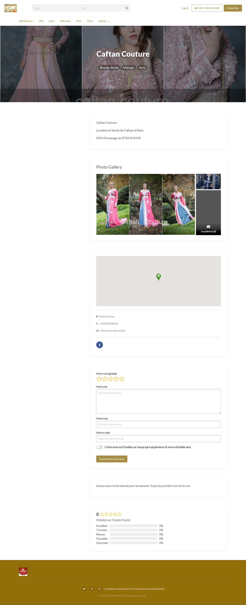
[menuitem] (185, 8)
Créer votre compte (208, 7)
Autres (102, 20)
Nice (78, 20)
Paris (90, 20)
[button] (158, 277)
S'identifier (233, 8)
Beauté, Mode (109, 67)
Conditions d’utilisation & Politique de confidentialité (134, 588)
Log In (185, 8)
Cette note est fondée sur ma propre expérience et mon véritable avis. (148, 447)
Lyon (51, 20)
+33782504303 (109, 323)
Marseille (65, 20)
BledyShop (25, 20)
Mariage (128, 67)
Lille (40, 20)
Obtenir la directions (112, 330)
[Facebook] (99, 344)
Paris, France (106, 316)
